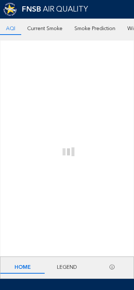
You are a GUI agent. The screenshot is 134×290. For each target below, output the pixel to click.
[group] (67, 138)
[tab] (10, 29)
